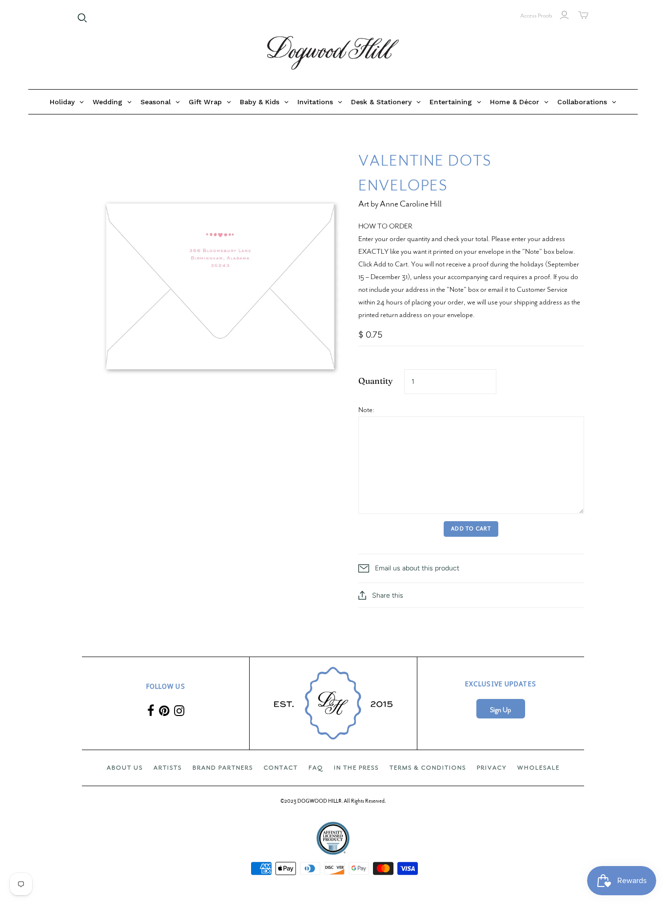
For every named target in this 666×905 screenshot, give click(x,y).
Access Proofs (536, 15)
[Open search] (82, 18)
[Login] (564, 15)
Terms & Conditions (428, 768)
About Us (125, 768)
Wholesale (538, 768)
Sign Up (500, 710)
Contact (281, 768)
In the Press (356, 768)
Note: (366, 410)
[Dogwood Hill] (333, 53)
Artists (168, 768)
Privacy (492, 768)
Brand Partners (223, 768)
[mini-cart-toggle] (583, 15)
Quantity (375, 381)
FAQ (316, 768)
